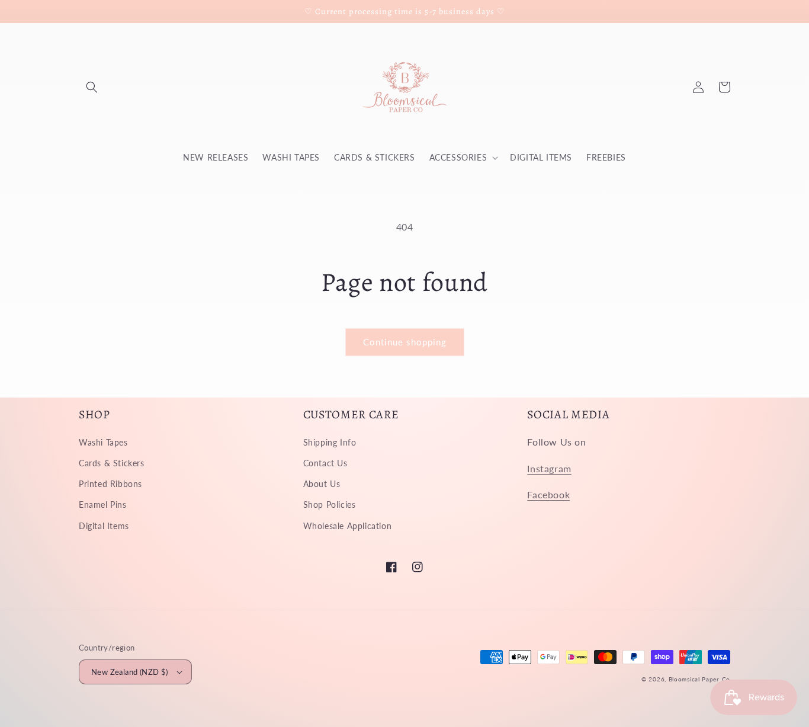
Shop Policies (329, 504)
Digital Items (104, 526)
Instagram (549, 468)
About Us (322, 484)
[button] (92, 87)
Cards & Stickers (112, 463)
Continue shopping (405, 342)
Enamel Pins (103, 504)
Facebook (548, 494)
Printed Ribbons (110, 484)
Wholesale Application (347, 526)
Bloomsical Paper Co (699, 679)
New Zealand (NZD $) (129, 672)
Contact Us (325, 463)
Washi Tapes (103, 442)
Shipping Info (330, 442)
